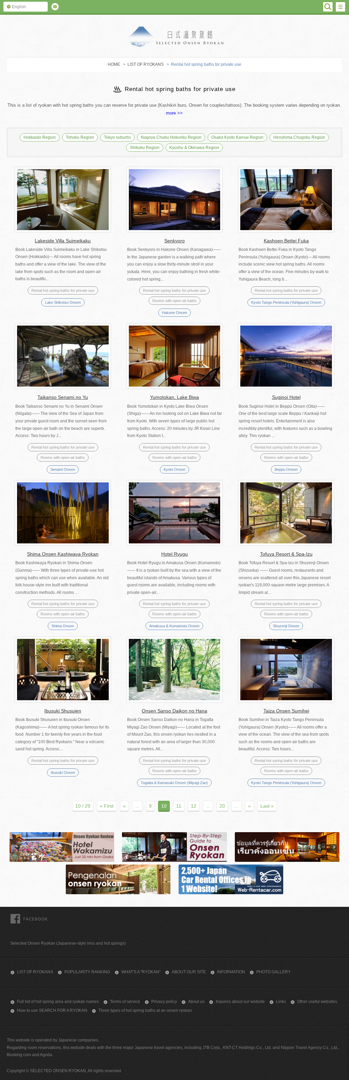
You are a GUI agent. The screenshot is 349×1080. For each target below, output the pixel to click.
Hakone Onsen (174, 313)
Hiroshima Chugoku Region (299, 137)
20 (222, 806)
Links (281, 1001)
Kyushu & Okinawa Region (194, 147)
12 (193, 806)
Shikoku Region (145, 147)
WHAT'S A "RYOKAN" (141, 972)
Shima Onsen (62, 626)
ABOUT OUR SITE (189, 972)
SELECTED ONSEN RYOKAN (175, 37)
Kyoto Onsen (174, 469)
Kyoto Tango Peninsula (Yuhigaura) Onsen (286, 302)
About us (196, 1001)
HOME (114, 64)
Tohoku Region (80, 137)
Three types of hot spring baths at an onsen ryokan (145, 1010)
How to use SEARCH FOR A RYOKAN (52, 1010)
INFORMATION (231, 972)
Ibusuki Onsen (63, 772)
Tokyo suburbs (117, 137)
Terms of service (125, 1001)
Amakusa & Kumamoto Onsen (174, 626)
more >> (174, 113)
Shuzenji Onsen (286, 626)
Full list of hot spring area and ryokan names (58, 1001)
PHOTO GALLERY (273, 972)
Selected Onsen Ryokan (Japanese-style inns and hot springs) (68, 943)
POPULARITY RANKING (87, 972)
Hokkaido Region (40, 137)
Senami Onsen (62, 469)
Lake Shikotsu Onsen (63, 302)
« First (106, 806)
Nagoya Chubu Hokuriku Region (171, 137)
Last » (267, 806)
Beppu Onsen (286, 469)
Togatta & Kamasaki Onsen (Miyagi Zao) (174, 783)
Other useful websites (317, 1001)
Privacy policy (164, 1001)
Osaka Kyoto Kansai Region (237, 137)
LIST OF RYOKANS (145, 64)
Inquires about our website (240, 1001)
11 (178, 806)
